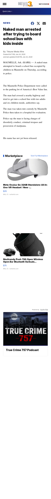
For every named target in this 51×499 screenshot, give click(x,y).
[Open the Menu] (4, 4)
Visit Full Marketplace (39, 156)
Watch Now (43, 4)
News (6, 23)
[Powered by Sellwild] (44, 310)
